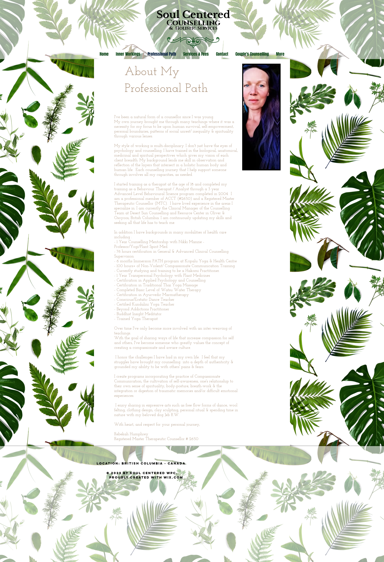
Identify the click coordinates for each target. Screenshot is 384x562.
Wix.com (173, 477)
